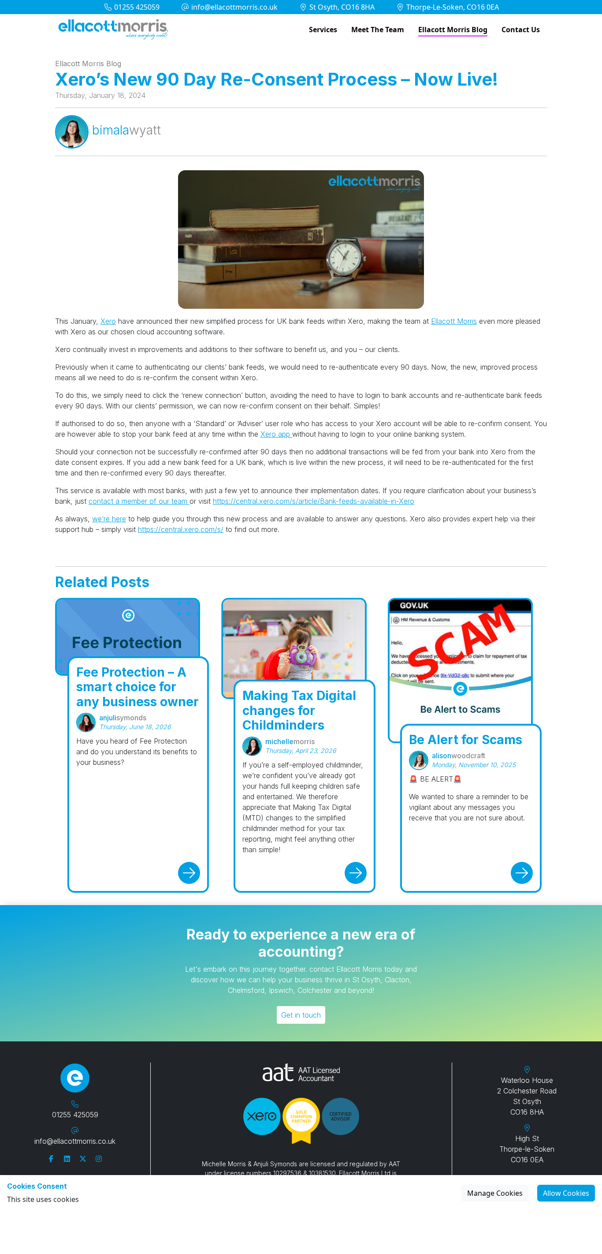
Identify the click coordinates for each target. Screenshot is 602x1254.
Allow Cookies (566, 1193)
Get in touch (301, 1015)
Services (323, 29)
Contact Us (521, 29)
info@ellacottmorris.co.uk (234, 7)
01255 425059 (136, 7)
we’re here (109, 518)
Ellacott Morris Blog (452, 29)
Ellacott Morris (454, 321)
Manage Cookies (495, 1193)
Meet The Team (377, 29)
